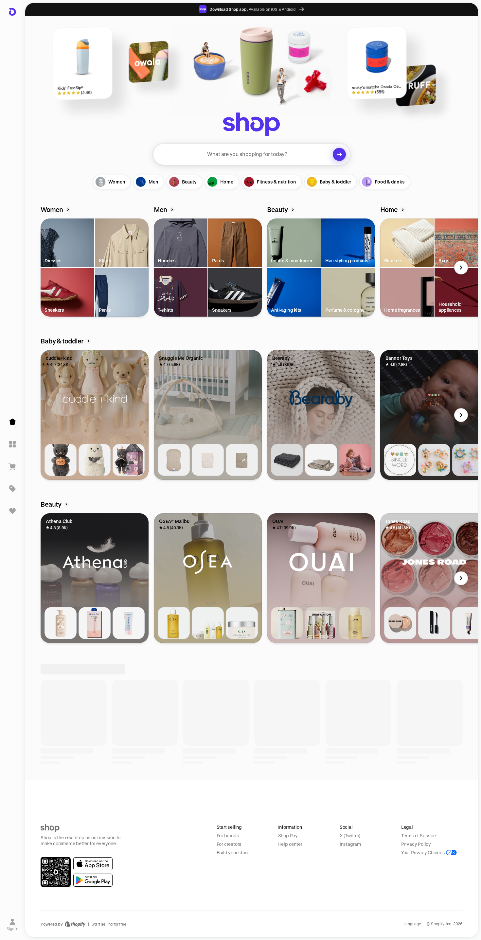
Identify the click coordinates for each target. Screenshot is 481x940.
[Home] (12, 422)
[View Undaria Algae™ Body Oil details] (174, 623)
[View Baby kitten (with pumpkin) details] (61, 460)
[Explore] (12, 444)
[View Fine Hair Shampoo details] (355, 623)
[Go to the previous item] (42, 267)
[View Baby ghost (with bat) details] (95, 460)
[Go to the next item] (461, 267)
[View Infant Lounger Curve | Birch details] (174, 460)
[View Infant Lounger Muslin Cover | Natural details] (208, 460)
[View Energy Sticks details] (355, 786)
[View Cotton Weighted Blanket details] (287, 460)
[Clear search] (339, 154)
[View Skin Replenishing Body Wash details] (61, 623)
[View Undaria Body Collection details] (208, 623)
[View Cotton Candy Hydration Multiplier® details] (174, 786)
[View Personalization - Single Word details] (400, 460)
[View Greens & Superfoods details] (287, 786)
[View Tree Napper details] (321, 460)
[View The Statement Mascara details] (434, 623)
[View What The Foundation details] (400, 623)
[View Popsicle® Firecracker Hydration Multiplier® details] (208, 786)
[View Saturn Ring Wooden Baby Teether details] (434, 460)
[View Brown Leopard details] (95, 786)
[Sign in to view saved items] (12, 511)
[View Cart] (12, 466)
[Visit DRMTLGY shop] (208, 871)
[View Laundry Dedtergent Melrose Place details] (287, 623)
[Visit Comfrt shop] (72, 871)
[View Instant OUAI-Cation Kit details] (321, 623)
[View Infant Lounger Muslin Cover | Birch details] (242, 460)
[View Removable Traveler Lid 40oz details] (61, 786)
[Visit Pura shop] (344, 871)
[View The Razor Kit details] (95, 623)
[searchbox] (251, 154)
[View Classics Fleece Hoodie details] (400, 786)
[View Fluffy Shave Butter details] (129, 623)
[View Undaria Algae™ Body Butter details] (242, 623)
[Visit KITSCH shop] (140, 871)
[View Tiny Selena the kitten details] (129, 460)
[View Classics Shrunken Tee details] (434, 786)
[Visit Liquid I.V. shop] (412, 871)
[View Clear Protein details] (321, 786)
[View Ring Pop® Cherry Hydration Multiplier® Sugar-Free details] (242, 786)
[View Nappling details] (355, 460)
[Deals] (12, 488)
